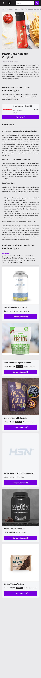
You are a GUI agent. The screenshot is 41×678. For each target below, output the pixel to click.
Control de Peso (7, 61)
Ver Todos (5, 253)
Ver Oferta (19, 117)
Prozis (16, 61)
